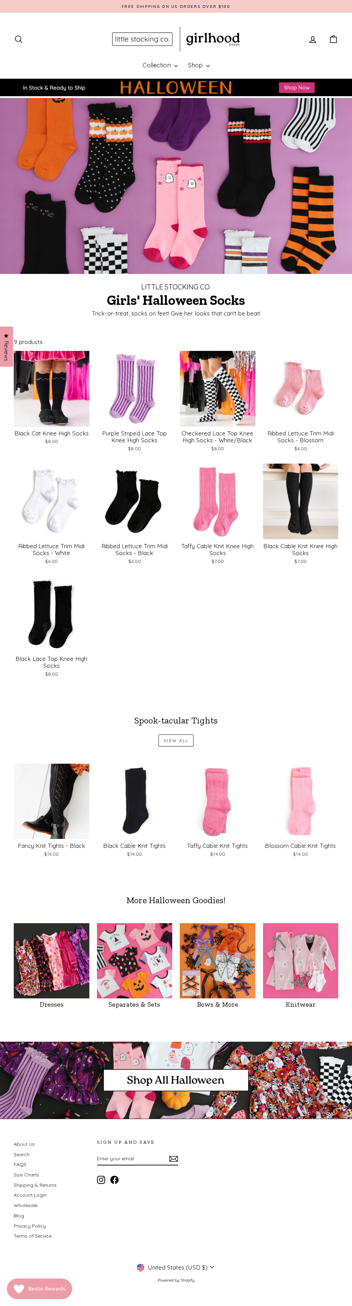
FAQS (20, 1164)
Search (22, 1154)
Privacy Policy (30, 1226)
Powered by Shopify (176, 1280)
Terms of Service (33, 1236)
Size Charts (26, 1175)
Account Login (30, 1195)
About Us (24, 1144)
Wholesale (25, 1205)
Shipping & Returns (35, 1185)
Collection (158, 65)
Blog (19, 1216)
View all (176, 740)
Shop (196, 65)
